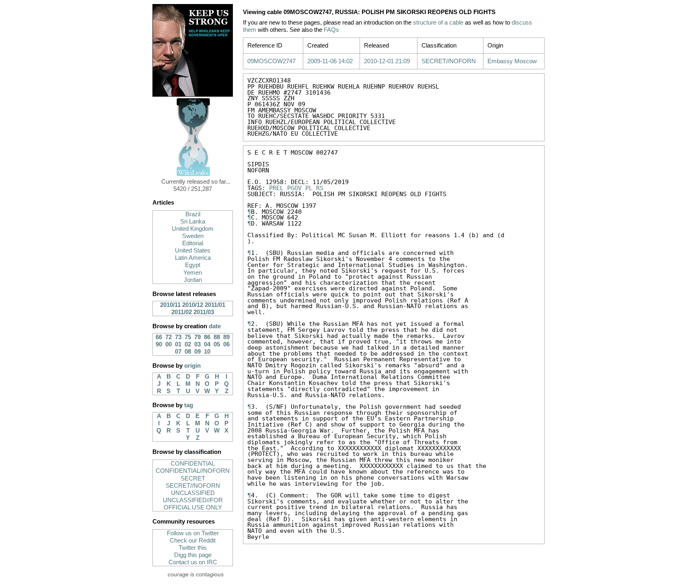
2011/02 (181, 312)
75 (188, 337)
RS (319, 187)
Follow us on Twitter (193, 533)
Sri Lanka (192, 221)
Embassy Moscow (512, 61)
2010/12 (192, 305)
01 (178, 344)
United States (192, 250)
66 (159, 337)
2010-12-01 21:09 (387, 61)
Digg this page (193, 555)
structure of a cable (438, 22)
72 (168, 337)
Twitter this (193, 548)
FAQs (331, 30)
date (215, 326)
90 (159, 344)
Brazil (192, 214)
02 (188, 344)
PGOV (294, 187)
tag (188, 405)
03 (197, 344)
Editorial (192, 243)
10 (207, 351)
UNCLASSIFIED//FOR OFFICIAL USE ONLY (193, 504)
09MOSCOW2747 (271, 61)
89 (226, 337)
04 (207, 344)
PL (309, 187)
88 (217, 337)
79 (197, 337)
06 (226, 344)
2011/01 (215, 305)
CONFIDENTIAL (193, 463)
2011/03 (203, 312)
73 (178, 337)
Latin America (193, 258)
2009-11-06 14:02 (330, 61)
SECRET (193, 478)
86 (207, 337)
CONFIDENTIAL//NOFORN (193, 471)
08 (188, 351)
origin (192, 365)
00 (168, 344)
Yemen (192, 272)
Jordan (193, 280)
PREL (276, 187)
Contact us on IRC (193, 562)
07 (178, 351)
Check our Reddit (193, 540)
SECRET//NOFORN (193, 485)
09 (197, 351)
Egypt (192, 265)
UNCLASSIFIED (193, 493)
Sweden (193, 236)
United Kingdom (193, 229)
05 (217, 344)
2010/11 (170, 305)
